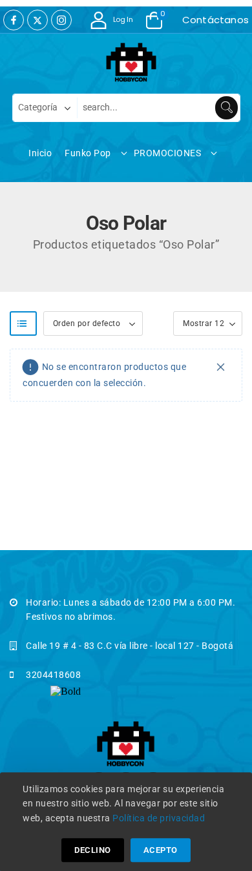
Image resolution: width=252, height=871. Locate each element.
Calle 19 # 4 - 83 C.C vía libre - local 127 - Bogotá (129, 645)
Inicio (40, 153)
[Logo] (120, 62)
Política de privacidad (158, 818)
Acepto (160, 851)
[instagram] (61, 20)
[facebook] (13, 20)
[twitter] (37, 20)
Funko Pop (88, 153)
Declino (92, 851)
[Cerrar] (221, 367)
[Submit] (226, 107)
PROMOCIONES (168, 153)
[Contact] (179, 20)
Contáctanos (215, 19)
